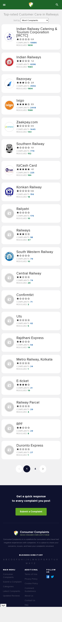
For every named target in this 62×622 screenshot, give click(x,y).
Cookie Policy (31, 583)
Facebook (47, 576)
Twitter (52, 576)
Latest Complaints (11, 591)
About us (29, 595)
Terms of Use (31, 574)
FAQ (26, 605)
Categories (8, 586)
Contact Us (30, 600)
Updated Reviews (11, 595)
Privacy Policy (31, 579)
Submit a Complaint (31, 511)
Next (42, 469)
